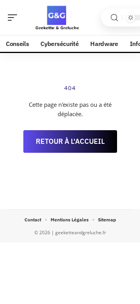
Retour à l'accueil (70, 141)
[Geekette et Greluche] (56, 17)
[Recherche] (114, 18)
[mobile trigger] (14, 17)
